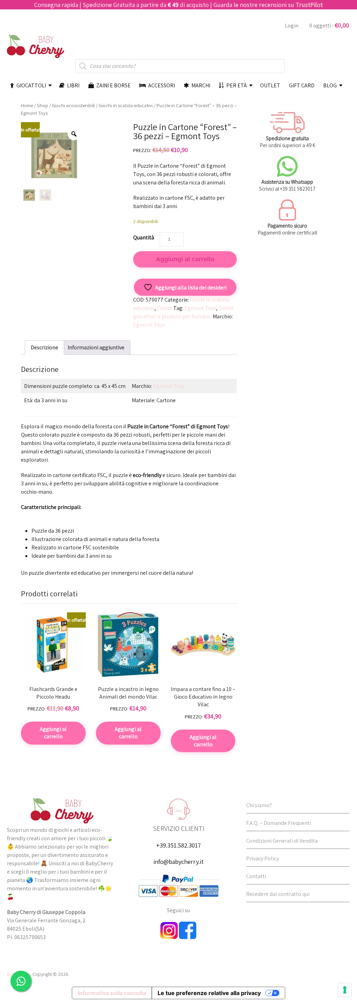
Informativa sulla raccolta (112, 992)
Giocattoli (30, 85)
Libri (72, 85)
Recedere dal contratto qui (278, 894)
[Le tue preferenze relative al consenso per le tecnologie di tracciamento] (344, 989)
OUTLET (270, 85)
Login (291, 25)
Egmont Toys (200, 308)
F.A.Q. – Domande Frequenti (278, 823)
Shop (42, 105)
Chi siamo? (259, 805)
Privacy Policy (262, 858)
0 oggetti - (329, 25)
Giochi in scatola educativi (126, 105)
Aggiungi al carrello (185, 259)
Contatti (256, 876)
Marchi (200, 85)
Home (27, 105)
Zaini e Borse (113, 85)
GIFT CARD (301, 85)
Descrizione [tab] (44, 347)
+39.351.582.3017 (178, 845)
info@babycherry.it (178, 862)
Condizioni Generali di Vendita (282, 840)
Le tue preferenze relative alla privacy (209, 992)
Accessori (161, 85)
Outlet (164, 308)
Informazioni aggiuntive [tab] (96, 347)
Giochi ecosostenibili (73, 105)
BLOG (330, 85)
